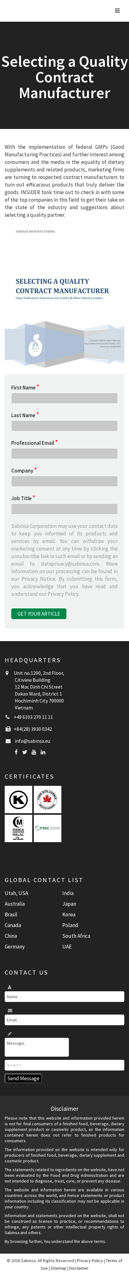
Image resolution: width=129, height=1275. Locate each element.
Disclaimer (79, 1268)
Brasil (11, 914)
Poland (70, 925)
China (11, 935)
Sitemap (58, 1268)
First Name (25, 387)
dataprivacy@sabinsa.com (70, 563)
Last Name (25, 415)
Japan (69, 903)
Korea (68, 914)
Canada (13, 925)
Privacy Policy (63, 593)
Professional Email (34, 442)
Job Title (23, 498)
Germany (15, 946)
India (68, 893)
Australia (15, 903)
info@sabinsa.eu (32, 741)
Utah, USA (16, 893)
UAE (67, 946)
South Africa (76, 935)
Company (24, 470)
